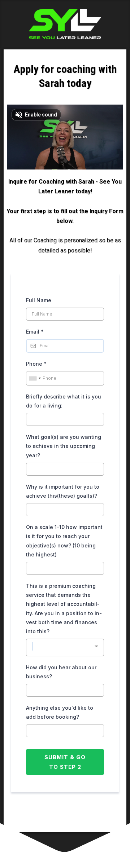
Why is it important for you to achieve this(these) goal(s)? (62, 491)
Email (35, 332)
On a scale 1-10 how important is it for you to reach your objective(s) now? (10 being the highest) (64, 541)
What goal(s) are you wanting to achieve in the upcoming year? (63, 446)
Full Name (38, 300)
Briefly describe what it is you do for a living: (63, 401)
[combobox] (34, 378)
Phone (36, 364)
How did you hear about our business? (61, 671)
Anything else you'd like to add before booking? (59, 712)
